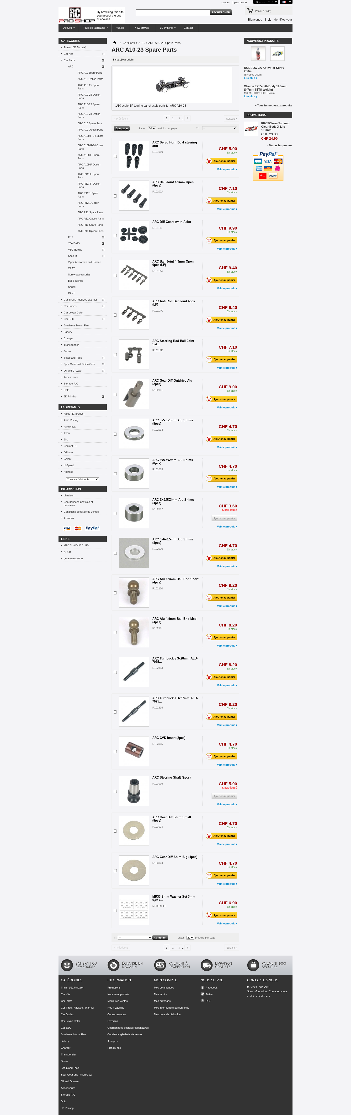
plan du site (240, 2)
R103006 (157, 783)
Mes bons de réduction (167, 1014)
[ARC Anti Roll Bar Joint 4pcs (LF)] (134, 315)
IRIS (70, 237)
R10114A (157, 270)
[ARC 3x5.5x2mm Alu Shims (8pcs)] (134, 473)
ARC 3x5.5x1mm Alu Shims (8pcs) (172, 421)
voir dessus (263, 996)
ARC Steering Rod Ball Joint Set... (173, 342)
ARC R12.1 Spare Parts (88, 195)
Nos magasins (115, 1007)
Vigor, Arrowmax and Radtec (84, 262)
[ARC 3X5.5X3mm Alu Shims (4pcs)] (134, 513)
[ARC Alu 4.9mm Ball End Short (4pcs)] (134, 592)
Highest (68, 471)
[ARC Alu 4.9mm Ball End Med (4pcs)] (134, 632)
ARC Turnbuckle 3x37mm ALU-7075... (175, 699)
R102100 (157, 588)
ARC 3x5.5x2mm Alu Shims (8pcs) (172, 461)
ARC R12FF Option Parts (89, 185)
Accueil (65, 29)
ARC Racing (71, 420)
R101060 (157, 151)
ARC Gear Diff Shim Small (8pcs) (171, 818)
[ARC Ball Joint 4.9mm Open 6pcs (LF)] (134, 275)
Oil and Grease (72, 370)
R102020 (157, 548)
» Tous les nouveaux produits (273, 105)
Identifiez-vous (283, 19)
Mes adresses (162, 1001)
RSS (208, 1001)
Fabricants (70, 407)
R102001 (157, 390)
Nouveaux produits (263, 41)
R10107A (157, 191)
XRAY (71, 268)
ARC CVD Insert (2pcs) (168, 738)
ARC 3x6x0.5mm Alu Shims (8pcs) (172, 541)
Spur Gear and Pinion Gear (79, 364)
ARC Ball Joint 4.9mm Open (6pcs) (173, 183)
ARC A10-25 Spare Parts (89, 87)
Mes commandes (164, 987)
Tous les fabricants (91, 29)
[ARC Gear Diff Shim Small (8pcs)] (134, 831)
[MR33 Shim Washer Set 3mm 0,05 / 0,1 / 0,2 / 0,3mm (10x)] (134, 910)
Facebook (212, 987)
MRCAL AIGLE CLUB (76, 545)
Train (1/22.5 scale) (75, 47)
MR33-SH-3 (159, 906)
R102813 (157, 667)
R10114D (157, 350)
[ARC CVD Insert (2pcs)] (134, 751)
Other (71, 293)
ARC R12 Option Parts (91, 218)
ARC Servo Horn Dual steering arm (174, 144)
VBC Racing (75, 249)
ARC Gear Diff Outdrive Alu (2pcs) (172, 382)
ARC (71, 66)
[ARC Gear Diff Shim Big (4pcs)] (134, 870)
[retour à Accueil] (115, 43)
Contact (188, 27)
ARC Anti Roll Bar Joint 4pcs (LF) (173, 302)
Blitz (66, 439)
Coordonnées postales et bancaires (78, 503)
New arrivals (142, 27)
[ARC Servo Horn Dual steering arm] (134, 156)
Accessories (71, 377)
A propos (69, 518)
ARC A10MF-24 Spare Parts (90, 137)
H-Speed (69, 465)
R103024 (157, 863)
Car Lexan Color (73, 312)
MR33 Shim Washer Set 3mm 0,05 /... (173, 898)
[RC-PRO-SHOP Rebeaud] (91, 15)
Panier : (263, 11)
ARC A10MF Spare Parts (89, 157)
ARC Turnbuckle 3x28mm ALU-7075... (175, 660)
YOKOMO (74, 243)
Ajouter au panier (224, 160)
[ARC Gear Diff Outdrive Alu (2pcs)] (134, 394)
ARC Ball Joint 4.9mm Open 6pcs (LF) (173, 263)
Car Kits (68, 53)
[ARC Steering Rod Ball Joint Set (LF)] (134, 354)
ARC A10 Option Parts (90, 129)
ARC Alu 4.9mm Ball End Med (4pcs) (174, 620)
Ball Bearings (75, 280)
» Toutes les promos (279, 145)
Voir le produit (226, 169)
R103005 (157, 743)
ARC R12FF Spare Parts (89, 176)
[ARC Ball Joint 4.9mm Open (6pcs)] (134, 196)
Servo (67, 351)
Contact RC (70, 446)
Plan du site (114, 1047)
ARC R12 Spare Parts (90, 212)
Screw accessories (79, 274)
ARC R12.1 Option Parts (88, 204)
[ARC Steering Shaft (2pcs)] (134, 791)
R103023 (157, 826)
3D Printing (164, 29)
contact (226, 2)
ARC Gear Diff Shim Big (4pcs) (174, 857)
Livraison (69, 495)
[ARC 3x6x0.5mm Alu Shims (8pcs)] (134, 553)
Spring (71, 287)
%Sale (120, 27)
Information (71, 489)
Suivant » (231, 118)
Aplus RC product (74, 413)
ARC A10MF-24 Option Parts (91, 147)
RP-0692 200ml (253, 74)
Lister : (143, 128)
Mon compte (165, 980)
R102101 (157, 628)
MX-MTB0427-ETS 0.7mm (259, 93)
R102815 (157, 707)
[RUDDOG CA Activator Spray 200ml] (258, 53)
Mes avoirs (160, 994)
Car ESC (69, 319)
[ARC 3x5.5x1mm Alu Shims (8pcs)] (134, 434)
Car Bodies (70, 306)
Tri (197, 128)
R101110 (157, 227)
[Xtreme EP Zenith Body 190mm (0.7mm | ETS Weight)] (277, 53)
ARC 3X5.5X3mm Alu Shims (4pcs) (173, 501)
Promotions (256, 115)
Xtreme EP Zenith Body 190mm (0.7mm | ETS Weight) (265, 88)
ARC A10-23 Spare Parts (89, 106)
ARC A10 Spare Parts (90, 123)
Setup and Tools (73, 357)
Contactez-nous (116, 1014)
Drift (66, 390)
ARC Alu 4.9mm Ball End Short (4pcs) (175, 580)
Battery (68, 331)
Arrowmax (70, 426)
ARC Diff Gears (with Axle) (171, 222)
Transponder (71, 344)
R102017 (157, 509)
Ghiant (67, 458)
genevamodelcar (73, 558)
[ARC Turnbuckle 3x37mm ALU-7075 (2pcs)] (134, 712)
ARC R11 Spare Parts (90, 224)
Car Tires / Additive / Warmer (80, 299)
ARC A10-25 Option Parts (89, 96)
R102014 (157, 429)
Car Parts (69, 60)
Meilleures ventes (117, 1001)
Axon (67, 433)
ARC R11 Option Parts (91, 231)
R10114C (157, 310)
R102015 (157, 469)
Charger (68, 338)
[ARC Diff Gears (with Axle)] (134, 235)
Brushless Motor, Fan (76, 325)
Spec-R (72, 255)
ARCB (67, 551)
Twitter (209, 994)
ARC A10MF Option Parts (89, 166)
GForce (68, 452)
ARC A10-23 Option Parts (89, 115)
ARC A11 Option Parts (90, 78)
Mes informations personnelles (171, 1007)
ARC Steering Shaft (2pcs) (171, 777)
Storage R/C (71, 383)
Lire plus (249, 78)
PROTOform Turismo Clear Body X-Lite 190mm (275, 127)
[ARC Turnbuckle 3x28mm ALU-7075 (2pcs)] (134, 672)
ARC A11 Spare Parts (90, 72)
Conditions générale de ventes (81, 511)
